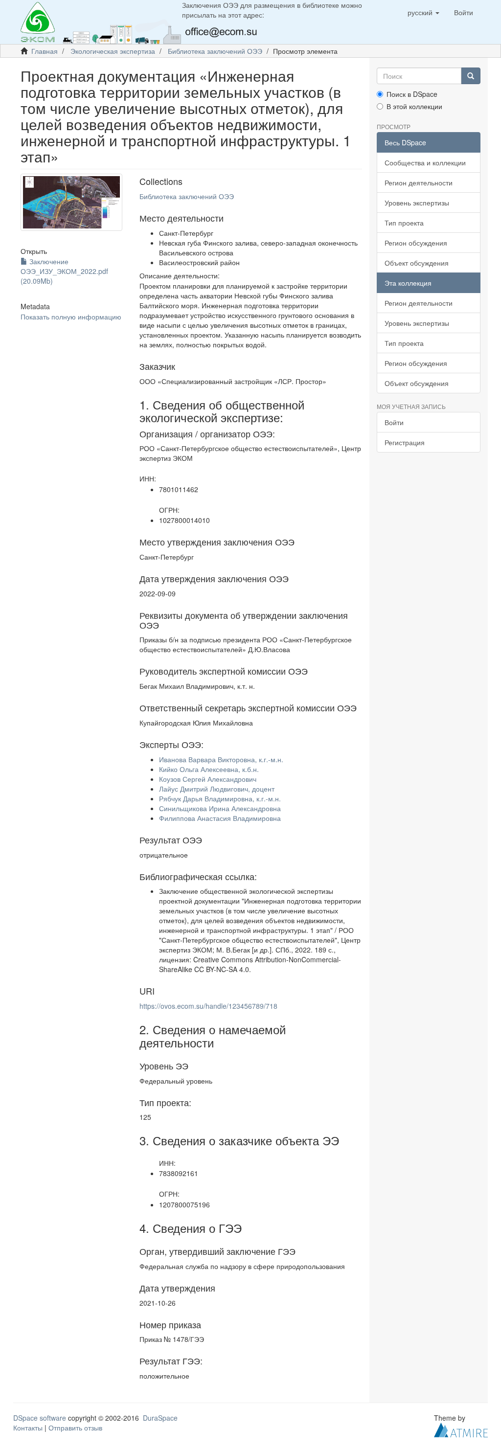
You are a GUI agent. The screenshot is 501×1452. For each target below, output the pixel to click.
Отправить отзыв (75, 1427)
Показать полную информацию (71, 316)
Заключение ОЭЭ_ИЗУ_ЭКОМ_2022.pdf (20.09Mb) (64, 271)
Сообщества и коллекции (425, 162)
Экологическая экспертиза (112, 51)
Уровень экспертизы (417, 202)
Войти (394, 422)
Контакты (28, 1427)
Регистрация (405, 442)
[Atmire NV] (461, 1429)
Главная (44, 51)
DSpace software (39, 1418)
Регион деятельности (419, 182)
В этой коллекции (414, 106)
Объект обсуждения (417, 263)
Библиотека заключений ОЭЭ (215, 51)
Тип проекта (404, 222)
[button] (423, 12)
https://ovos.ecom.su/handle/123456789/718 (208, 1006)
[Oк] (470, 76)
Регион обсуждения (416, 243)
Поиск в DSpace (412, 94)
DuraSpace (160, 1418)
